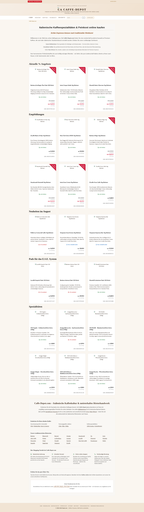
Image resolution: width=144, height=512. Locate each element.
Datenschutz (55, 505)
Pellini (104, 440)
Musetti (57, 440)
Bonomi (57, 436)
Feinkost (53, 17)
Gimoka (69, 436)
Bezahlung (46, 505)
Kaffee (45, 17)
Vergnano (57, 443)
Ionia (104, 436)
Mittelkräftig (37, 426)
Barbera (33, 436)
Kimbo (44, 438)
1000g (66, 426)
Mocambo (33, 440)
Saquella (33, 443)
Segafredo (45, 443)
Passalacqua (94, 440)
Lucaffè (80, 438)
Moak (44, 440)
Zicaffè (68, 443)
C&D (31, 17)
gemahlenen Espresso (52, 411)
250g (60, 426)
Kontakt (76, 505)
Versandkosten (85, 505)
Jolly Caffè (33, 438)
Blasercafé (45, 436)
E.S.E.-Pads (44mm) (91, 411)
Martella (105, 438)
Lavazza (69, 438)
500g (63, 426)
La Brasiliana (58, 438)
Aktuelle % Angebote (40, 64)
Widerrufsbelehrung (97, 505)
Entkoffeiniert (98, 426)
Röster (38, 17)
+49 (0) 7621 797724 (62, 486)
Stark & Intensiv (45, 426)
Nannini (69, 440)
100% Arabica (90, 426)
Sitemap (70, 505)
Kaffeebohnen (82, 409)
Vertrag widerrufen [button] (34, 1)
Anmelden (90, 17)
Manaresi (93, 438)
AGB (41, 505)
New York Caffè (83, 440)
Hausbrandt (82, 436)
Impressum (63, 505)
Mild (32, 426)
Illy (91, 436)
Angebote (61, 17)
